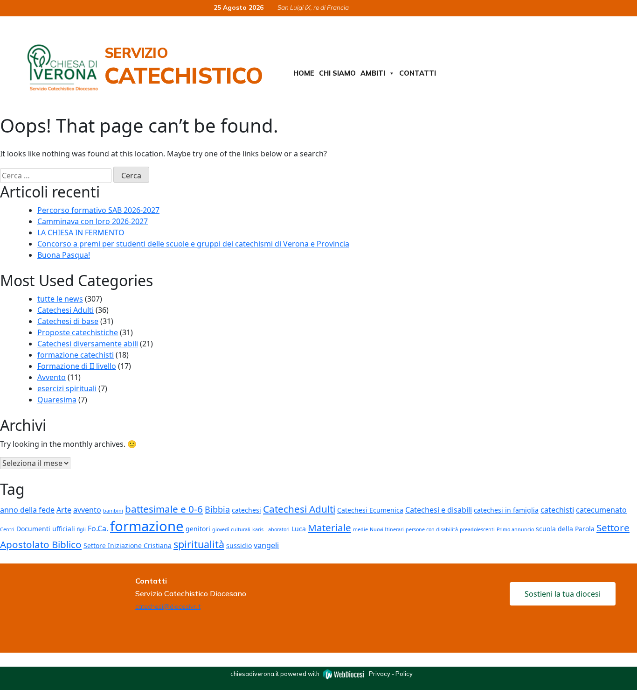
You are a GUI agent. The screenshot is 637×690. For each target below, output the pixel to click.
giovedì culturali (231, 529)
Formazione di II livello (76, 366)
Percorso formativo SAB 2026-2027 (98, 210)
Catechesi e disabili (438, 510)
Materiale (329, 527)
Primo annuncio (515, 529)
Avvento (51, 377)
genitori (198, 528)
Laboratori (277, 529)
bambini (113, 510)
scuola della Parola (565, 528)
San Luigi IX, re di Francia (313, 7)
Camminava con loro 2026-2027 (92, 221)
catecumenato (601, 510)
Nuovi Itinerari (387, 529)
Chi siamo (337, 73)
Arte (63, 510)
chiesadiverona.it (254, 673)
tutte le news (60, 299)
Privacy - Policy (391, 673)
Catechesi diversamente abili (87, 343)
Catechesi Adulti (65, 310)
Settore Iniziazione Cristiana (127, 545)
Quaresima (56, 399)
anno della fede (27, 510)
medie (360, 529)
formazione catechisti (75, 355)
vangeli (266, 545)
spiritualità (198, 544)
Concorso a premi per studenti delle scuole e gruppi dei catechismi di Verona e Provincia (193, 244)
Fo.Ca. (98, 528)
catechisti (557, 510)
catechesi (246, 510)
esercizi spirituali (67, 388)
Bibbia (217, 509)
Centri (7, 529)
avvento (87, 510)
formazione (147, 526)
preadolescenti (477, 529)
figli (81, 529)
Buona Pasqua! (63, 255)
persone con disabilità (432, 529)
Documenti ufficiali (45, 528)
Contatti (417, 73)
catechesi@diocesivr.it (168, 606)
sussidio (239, 545)
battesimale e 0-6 (164, 508)
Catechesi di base (67, 321)
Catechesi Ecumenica (370, 510)
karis (257, 529)
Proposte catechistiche (77, 332)
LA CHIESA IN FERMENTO (81, 232)
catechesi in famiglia (506, 510)
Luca (298, 528)
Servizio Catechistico (183, 66)
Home (303, 73)
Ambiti (372, 73)
